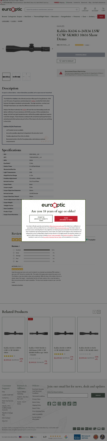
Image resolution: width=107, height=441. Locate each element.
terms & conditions (68, 235)
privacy (49, 235)
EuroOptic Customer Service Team (52, 237)
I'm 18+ (66, 219)
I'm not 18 (41, 218)
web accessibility (56, 235)
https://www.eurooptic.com (57, 226)
